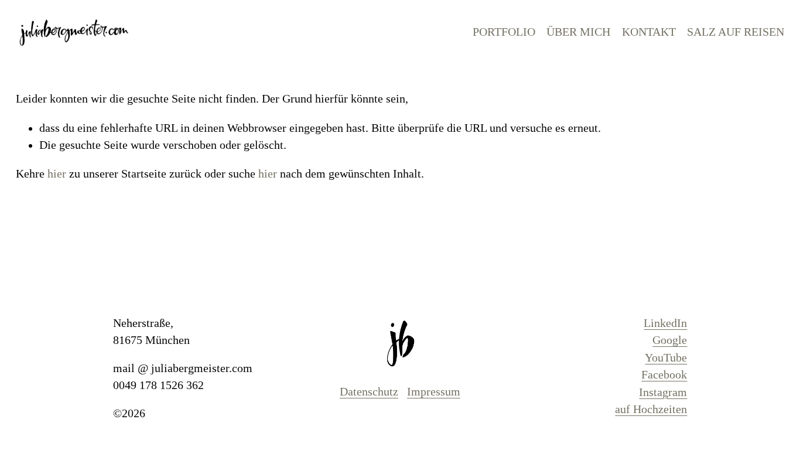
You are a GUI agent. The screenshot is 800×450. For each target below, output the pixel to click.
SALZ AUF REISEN (735, 32)
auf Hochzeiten (651, 409)
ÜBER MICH (578, 32)
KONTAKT (649, 32)
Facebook (664, 375)
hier (56, 174)
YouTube (666, 358)
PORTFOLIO (504, 32)
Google (669, 340)
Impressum (433, 392)
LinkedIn (665, 323)
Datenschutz (369, 392)
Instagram (663, 392)
